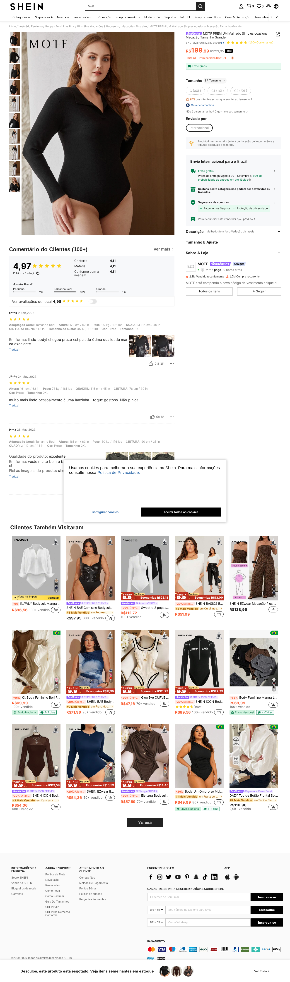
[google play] (236, 879)
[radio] (195, 91)
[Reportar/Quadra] (171, 363)
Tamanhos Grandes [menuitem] (268, 17)
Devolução (52, 880)
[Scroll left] (271, 17)
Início (12, 26)
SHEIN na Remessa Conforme (57, 913)
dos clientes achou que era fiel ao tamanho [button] (220, 99)
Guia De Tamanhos (57, 901)
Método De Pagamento (93, 883)
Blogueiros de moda (23, 888)
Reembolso (52, 885)
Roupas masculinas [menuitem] (207, 17)
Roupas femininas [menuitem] (128, 17)
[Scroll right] (276, 17)
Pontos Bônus (88, 888)
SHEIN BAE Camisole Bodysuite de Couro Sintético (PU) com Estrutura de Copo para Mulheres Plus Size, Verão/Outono (90, 607)
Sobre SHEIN (19, 877)
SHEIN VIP (52, 907)
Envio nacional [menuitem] (83, 17)
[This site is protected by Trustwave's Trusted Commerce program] (150, 958)
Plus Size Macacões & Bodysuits (98, 26)
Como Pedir (52, 890)
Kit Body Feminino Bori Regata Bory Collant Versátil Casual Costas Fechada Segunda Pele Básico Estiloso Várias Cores (36, 697)
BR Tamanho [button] (213, 80)
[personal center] (241, 6)
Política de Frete (55, 874)
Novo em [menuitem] (63, 17)
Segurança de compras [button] (213, 202)
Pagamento (156, 941)
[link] (250, 6)
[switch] (93, 301)
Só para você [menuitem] (44, 17)
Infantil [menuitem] (185, 17)
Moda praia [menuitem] (152, 17)
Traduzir (14, 349)
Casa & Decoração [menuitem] (237, 17)
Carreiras (17, 894)
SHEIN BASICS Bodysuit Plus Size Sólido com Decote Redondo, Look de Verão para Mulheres (200, 603)
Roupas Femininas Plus (60, 26)
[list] (183, 877)
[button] (268, 6)
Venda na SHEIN (21, 883)
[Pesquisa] (200, 6)
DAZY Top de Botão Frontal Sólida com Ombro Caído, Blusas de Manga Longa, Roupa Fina (254, 795)
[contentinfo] (215, 949)
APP (227, 868)
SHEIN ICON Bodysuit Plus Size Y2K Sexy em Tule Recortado (36, 795)
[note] (36, 597)
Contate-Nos (87, 877)
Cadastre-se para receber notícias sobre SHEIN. (185, 889)
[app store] (227, 879)
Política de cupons (90, 894)
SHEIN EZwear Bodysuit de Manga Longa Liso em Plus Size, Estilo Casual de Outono (91, 791)
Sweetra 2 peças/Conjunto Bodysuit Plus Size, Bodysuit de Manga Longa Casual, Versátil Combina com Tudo (145, 607)
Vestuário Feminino (31, 26)
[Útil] (151, 363)
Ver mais (145, 822)
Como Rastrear (54, 896)
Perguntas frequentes (92, 899)
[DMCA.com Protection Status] (161, 958)
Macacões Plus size (134, 26)
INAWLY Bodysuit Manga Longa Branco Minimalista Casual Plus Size (36, 603)
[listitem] (36, 579)
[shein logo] (26, 6)
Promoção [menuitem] (104, 17)
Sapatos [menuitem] (170, 17)
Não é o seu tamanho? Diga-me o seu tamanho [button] (216, 111)
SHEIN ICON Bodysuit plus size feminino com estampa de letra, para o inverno (200, 701)
